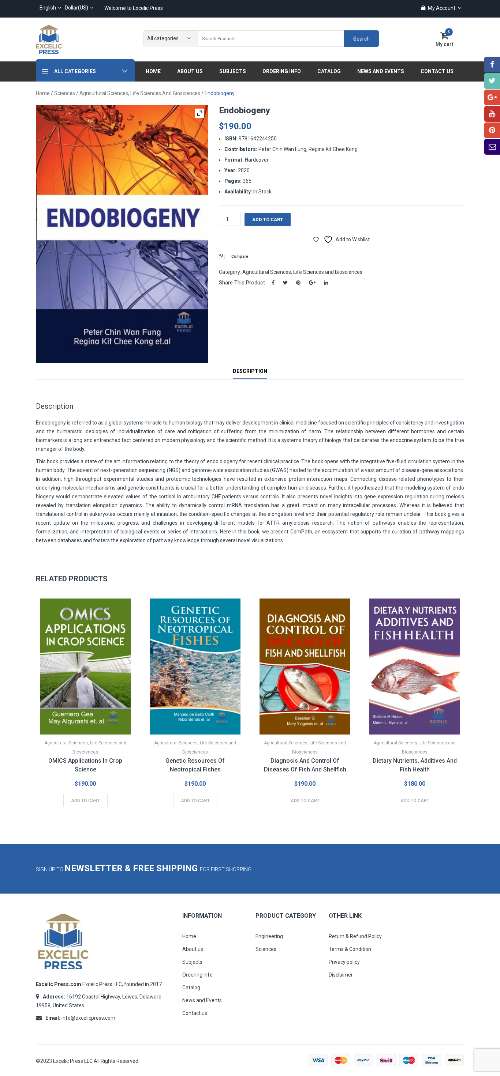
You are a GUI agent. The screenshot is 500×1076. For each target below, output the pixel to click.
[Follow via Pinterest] (492, 130)
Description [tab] (250, 371)
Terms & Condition (350, 949)
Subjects (192, 962)
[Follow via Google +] (492, 97)
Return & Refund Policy (355, 936)
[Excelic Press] (49, 39)
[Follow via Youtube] (492, 114)
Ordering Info (197, 975)
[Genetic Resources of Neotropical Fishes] (195, 667)
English (48, 8)
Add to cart (267, 219)
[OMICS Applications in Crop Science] (85, 667)
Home (43, 93)
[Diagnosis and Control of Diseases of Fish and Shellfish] (305, 667)
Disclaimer (341, 975)
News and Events (202, 1000)
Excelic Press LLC (73, 1061)
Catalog (191, 987)
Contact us (194, 1013)
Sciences (64, 93)
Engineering (269, 936)
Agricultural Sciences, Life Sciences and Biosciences (139, 93)
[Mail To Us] (492, 147)
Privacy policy (344, 962)
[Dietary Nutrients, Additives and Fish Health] (414, 667)
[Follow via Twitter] (492, 81)
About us (192, 949)
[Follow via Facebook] (492, 64)
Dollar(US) (76, 8)
